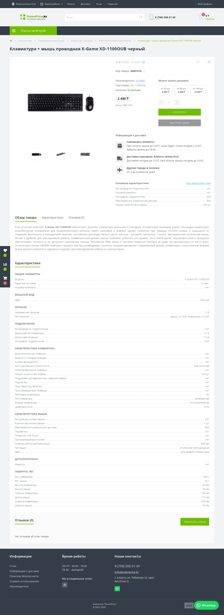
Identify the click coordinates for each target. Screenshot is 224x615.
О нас (99, 3)
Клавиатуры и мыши (81, 40)
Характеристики (52, 217)
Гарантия (113, 3)
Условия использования (24, 581)
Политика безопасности (24, 576)
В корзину (184, 112)
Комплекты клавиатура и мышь (115, 40)
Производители (19, 586)
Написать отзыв (195, 522)
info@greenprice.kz (127, 572)
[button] (51, 4)
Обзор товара (25, 217)
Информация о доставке (24, 571)
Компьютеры (25, 40)
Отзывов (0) (76, 217)
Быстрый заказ (184, 123)
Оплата (71, 3)
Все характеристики (199, 183)
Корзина (210, 18)
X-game (140, 80)
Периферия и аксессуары (51, 40)
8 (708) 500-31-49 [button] (127, 566)
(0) (143, 62)
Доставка (85, 3)
